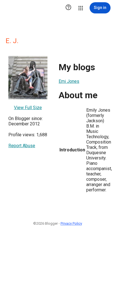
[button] (68, 8)
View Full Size (28, 107)
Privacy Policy (71, 223)
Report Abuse (21, 145)
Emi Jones (69, 81)
